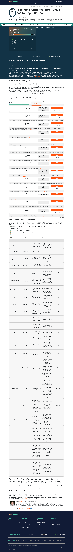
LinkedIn (31, 508)
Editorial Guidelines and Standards (14, 522)
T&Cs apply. (48, 160)
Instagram (62, 515)
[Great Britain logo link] (16, 109)
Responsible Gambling (26, 522)
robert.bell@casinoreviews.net (24, 508)
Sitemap (23, 529)
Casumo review (56, 141)
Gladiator (26, 498)
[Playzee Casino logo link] (16, 163)
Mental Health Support (26, 527)
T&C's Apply (29, 137)
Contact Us (10, 524)
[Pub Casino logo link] (16, 148)
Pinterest (55, 515)
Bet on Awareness (39, 519)
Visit (57, 115)
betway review (56, 180)
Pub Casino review (57, 149)
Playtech (39, 6)
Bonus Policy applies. (29, 129)
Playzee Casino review (56, 164)
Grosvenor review (57, 157)
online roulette (37, 76)
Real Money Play (65, 24)
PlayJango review (57, 212)
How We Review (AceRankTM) (13, 521)
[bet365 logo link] (16, 171)
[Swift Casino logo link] (16, 202)
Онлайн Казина (53, 529)
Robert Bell (23, 15)
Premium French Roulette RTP (52, 24)
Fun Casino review (57, 117)
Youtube (57, 515)
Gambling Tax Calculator (40, 522)
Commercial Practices (26, 525)
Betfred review (56, 195)
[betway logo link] (16, 179)
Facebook (60, 515)
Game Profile (14, 24)
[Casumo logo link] (16, 140)
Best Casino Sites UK (54, 522)
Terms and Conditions (26, 521)
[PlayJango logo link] (16, 211)
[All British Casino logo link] (16, 132)
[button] (5, 24)
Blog (51, 521)
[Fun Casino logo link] (16, 116)
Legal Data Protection (26, 524)
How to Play (23, 24)
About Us (9, 519)
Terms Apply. (40, 168)
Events (40, 3)
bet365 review (56, 172)
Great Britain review (57, 110)
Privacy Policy (24, 519)
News (52, 519)
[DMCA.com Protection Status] (44, 534)
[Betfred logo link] (16, 194)
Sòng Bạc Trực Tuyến (54, 527)
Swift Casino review (57, 203)
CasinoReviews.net (12, 534)
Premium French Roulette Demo (36, 24)
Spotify (64, 515)
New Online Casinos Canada (55, 524)
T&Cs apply (24, 176)
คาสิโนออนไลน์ (53, 525)
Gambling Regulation (40, 524)
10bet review (57, 188)
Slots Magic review (57, 125)
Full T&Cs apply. (14, 199)
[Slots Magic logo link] (16, 124)
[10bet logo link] (16, 187)
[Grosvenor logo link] (16, 156)
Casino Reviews (33, 6)
